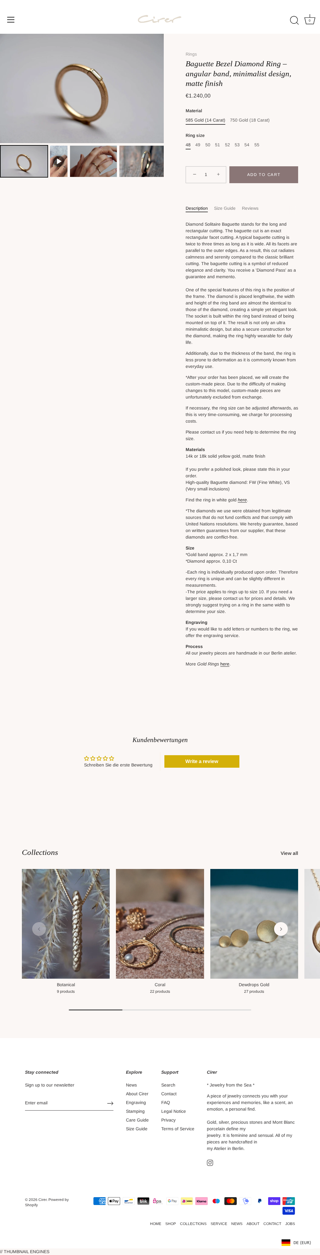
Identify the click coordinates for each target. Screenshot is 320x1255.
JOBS (290, 1224)
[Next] (155, 88)
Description (197, 208)
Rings (191, 54)
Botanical (66, 984)
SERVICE (219, 1224)
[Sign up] (110, 1103)
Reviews (250, 208)
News (131, 1084)
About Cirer (137, 1093)
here (242, 499)
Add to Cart (264, 174)
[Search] (294, 21)
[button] (39, 929)
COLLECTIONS (193, 1224)
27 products (254, 991)
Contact (169, 1093)
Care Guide (137, 1119)
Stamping (135, 1111)
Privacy (168, 1119)
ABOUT (253, 1224)
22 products (160, 991)
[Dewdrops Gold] (254, 924)
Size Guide (225, 208)
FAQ (165, 1102)
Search (168, 1084)
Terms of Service (177, 1128)
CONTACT (272, 1224)
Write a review (201, 761)
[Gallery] (82, 106)
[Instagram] (210, 1162)
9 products (66, 991)
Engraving (136, 1102)
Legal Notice (173, 1111)
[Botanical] (66, 924)
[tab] (200, 208)
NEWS (236, 1224)
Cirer (42, 1199)
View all (289, 853)
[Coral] (160, 924)
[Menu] (11, 20)
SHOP (170, 1224)
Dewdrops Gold (254, 984)
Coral (160, 984)
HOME (155, 1224)
